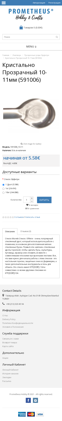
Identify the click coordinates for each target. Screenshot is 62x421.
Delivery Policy (8, 319)
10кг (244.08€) (12, 192)
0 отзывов (19, 217)
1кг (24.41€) (11, 188)
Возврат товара (9, 342)
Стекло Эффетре (11, 179)
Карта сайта (8, 346)
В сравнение (33, 208)
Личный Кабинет (10, 369)
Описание (10, 231)
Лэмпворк (16, 55)
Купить (44, 199)
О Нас (5, 315)
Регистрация (54, 2)
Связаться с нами (10, 338)
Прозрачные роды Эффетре (36, 55)
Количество (16, 199)
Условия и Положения (13, 327)
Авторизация (39, 2)
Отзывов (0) (25, 231)
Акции (5, 358)
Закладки (6, 377)
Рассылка (6, 381)
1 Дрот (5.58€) (12, 184)
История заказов (10, 373)
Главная (5, 55)
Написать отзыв (32, 217)
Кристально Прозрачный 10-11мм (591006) (23, 58)
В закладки (33, 205)
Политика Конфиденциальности (17, 323)
